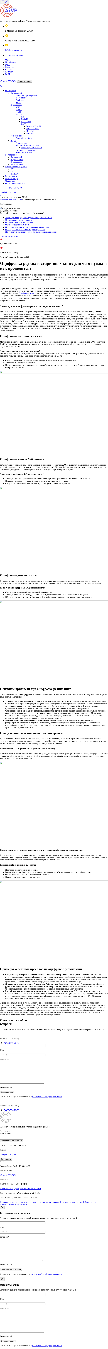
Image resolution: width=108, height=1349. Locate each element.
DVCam (29, 133)
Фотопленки (21, 98)
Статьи (8, 69)
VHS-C (19, 110)
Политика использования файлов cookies (77, 1202)
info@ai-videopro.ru (13, 50)
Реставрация (10, 155)
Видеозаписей (17, 159)
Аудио (13, 140)
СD (12, 171)
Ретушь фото (11, 176)
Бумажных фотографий (26, 95)
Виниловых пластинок (26, 150)
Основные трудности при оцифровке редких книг (27, 227)
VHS (18, 107)
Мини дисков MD (24, 152)
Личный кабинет (15, 55)
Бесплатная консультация (11, 1141)
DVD (13, 169)
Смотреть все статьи (9, 236)
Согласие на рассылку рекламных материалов (38, 1202)
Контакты (9, 72)
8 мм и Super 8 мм (24, 138)
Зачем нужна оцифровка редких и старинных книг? (28, 217)
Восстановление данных (16, 167)
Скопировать (6, 1159)
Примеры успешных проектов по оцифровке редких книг (31, 232)
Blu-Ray (14, 174)
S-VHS (19, 112)
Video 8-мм (26, 121)
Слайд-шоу (10, 181)
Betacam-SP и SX (33, 126)
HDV (23, 124)
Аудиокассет (21, 143)
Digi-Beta (30, 131)
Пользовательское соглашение (13, 1204)
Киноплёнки (16, 136)
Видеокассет (16, 105)
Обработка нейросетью (15, 183)
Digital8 (24, 119)
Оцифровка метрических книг (19, 220)
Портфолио (10, 62)
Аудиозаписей (17, 164)
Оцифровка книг (26, 293)
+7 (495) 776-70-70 (8, 81)
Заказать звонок (24, 81)
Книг (18, 102)
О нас (7, 60)
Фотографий (16, 93)
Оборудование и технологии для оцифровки (25, 229)
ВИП (7, 74)
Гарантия (9, 67)
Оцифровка (10, 91)
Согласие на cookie (8, 1202)
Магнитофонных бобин (31, 148)
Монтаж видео (11, 178)
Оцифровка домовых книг (17, 225)
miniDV (19, 114)
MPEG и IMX (32, 129)
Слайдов (20, 100)
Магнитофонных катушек (27, 145)
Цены (7, 64)
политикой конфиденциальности (47, 1097)
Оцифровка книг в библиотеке (19, 222)
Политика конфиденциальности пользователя (20, 1188)
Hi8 (22, 117)
